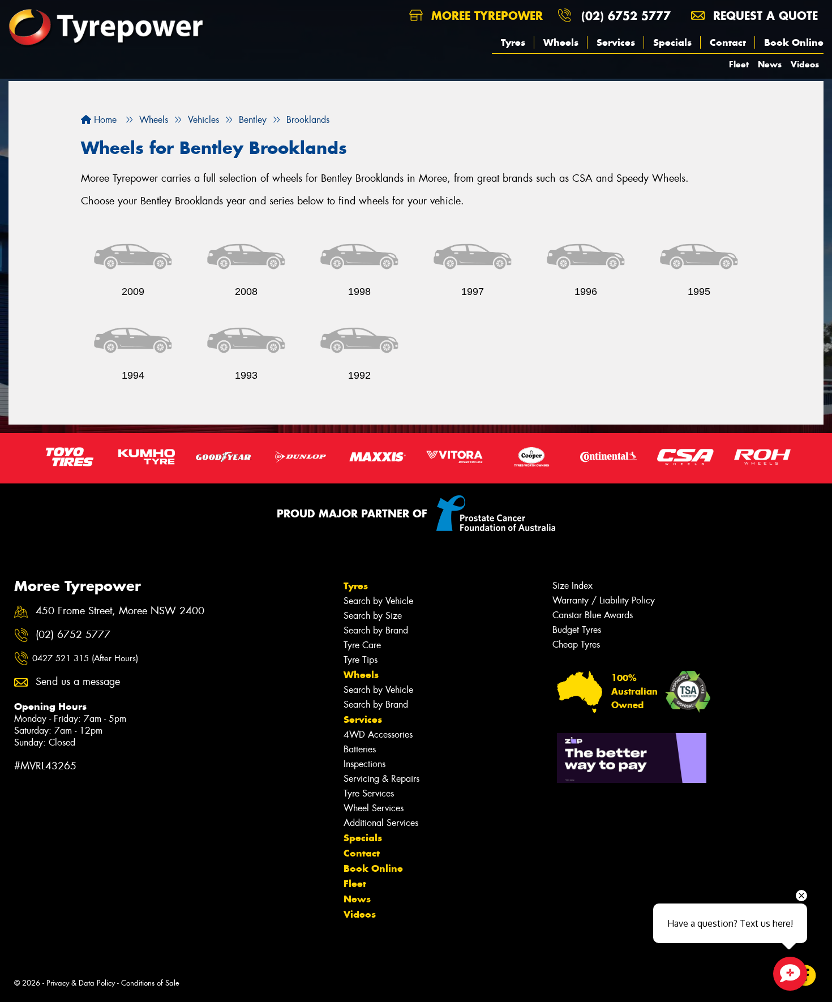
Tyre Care (362, 645)
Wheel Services (374, 808)
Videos (805, 64)
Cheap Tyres (576, 644)
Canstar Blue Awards (592, 615)
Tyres (513, 42)
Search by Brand (376, 630)
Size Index (572, 586)
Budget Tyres (576, 630)
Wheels (560, 42)
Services (616, 42)
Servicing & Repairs (381, 779)
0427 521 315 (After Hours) (85, 658)
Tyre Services (369, 793)
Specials (672, 42)
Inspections (364, 764)
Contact (728, 42)
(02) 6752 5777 (626, 15)
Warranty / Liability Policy (603, 600)
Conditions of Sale (150, 983)
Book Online (794, 42)
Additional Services (381, 823)
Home (104, 120)
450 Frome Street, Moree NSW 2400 (120, 611)
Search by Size (373, 616)
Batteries (360, 749)
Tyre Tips (361, 660)
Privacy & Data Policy (80, 983)
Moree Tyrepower (485, 15)
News (770, 64)
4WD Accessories (378, 734)
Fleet (739, 64)
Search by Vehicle (378, 601)
